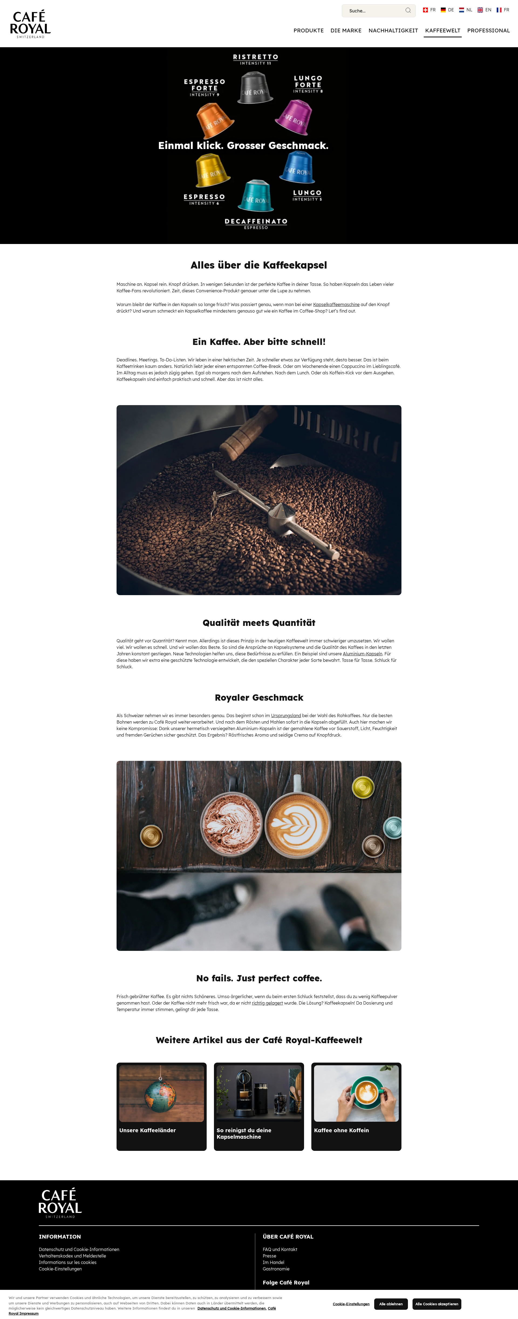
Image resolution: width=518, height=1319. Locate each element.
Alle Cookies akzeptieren (436, 1304)
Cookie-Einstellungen (351, 1304)
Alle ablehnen (391, 1304)
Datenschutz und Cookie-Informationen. (232, 1308)
